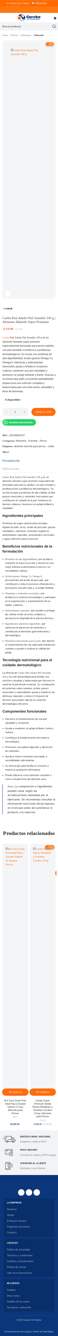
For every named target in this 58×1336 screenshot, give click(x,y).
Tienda (10, 1215)
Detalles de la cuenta (18, 1301)
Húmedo (39, 35)
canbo (51, 446)
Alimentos (26, 35)
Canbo (5, 337)
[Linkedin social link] (23, 452)
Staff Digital (48, 1332)
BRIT (15, 1117)
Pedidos (11, 1290)
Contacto (12, 1232)
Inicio (5, 35)
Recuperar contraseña (19, 1307)
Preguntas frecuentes (18, 1226)
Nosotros (12, 1209)
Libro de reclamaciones (19, 1272)
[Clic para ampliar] (8, 293)
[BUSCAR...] (54, 26)
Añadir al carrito (43, 411)
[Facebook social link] (12, 452)
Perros (15, 35)
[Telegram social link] (27, 452)
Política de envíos (16, 1267)
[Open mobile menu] (4, 18)
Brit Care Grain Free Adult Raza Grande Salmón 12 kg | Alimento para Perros (15, 1107)
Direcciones (13, 1295)
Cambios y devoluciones (20, 1261)
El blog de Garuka (16, 1220)
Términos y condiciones (20, 1255)
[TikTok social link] (37, 1192)
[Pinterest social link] (20, 452)
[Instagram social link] (29, 1192)
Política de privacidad (18, 1249)
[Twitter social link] (16, 452)
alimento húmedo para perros (30, 446)
